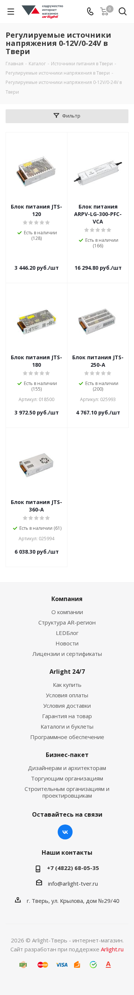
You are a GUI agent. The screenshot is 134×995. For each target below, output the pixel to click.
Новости (67, 643)
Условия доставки (67, 705)
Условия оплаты (67, 695)
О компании (67, 612)
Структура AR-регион (67, 622)
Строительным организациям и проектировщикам (67, 792)
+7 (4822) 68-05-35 (73, 868)
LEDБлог (67, 632)
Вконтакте (65, 832)
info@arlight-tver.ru (73, 883)
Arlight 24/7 (67, 671)
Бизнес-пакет (67, 755)
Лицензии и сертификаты (67, 653)
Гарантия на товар (67, 716)
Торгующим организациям (67, 778)
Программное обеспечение (67, 737)
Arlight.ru (112, 949)
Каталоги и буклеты (67, 726)
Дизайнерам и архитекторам (67, 768)
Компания (67, 599)
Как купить (67, 684)
